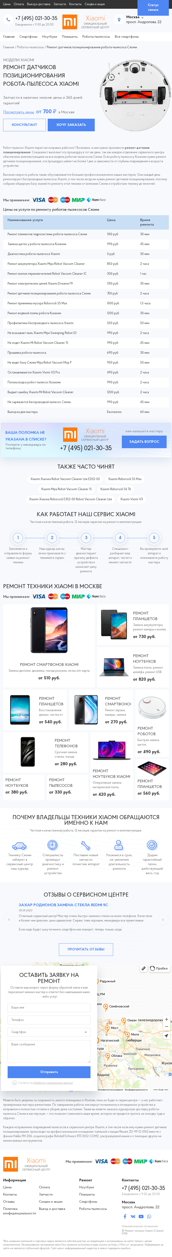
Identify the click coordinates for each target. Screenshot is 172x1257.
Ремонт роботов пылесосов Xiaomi (149, 732)
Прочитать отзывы (86, 949)
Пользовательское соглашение (140, 1226)
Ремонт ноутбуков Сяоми (16, 783)
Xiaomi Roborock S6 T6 (115, 489)
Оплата (19, 4)
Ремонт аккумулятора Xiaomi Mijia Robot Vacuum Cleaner (46, 264)
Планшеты (69, 37)
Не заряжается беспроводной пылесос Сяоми (39, 402)
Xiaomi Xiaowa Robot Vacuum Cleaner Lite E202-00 (65, 479)
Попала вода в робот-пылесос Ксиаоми (34, 382)
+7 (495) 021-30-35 (36, 18)
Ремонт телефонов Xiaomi (66, 744)
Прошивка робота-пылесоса (27, 353)
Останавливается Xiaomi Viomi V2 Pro (34, 372)
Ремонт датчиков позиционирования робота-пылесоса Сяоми (49, 293)
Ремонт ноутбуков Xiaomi (144, 659)
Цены (7, 4)
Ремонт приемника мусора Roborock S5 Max (37, 303)
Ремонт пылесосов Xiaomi (61, 783)
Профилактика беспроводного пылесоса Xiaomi (40, 323)
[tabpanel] (86, 95)
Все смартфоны (127, 37)
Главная (9, 37)
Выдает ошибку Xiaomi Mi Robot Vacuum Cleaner (40, 392)
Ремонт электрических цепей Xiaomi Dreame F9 (40, 283)
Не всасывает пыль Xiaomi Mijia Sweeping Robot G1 (42, 333)
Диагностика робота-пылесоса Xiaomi (34, 254)
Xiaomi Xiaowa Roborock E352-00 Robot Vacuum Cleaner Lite (70, 499)
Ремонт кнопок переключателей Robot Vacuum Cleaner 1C (47, 274)
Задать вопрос (144, 442)
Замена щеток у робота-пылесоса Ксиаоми (37, 244)
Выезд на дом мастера (23, 412)
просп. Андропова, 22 (140, 1207)
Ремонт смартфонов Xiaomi (49, 665)
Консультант (24, 125)
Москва (133, 17)
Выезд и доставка (38, 4)
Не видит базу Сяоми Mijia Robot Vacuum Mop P (40, 362)
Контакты (75, 4)
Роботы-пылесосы (96, 37)
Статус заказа (153, 7)
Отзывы (9, 1202)
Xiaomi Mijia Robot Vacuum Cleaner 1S (66, 489)
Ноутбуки (49, 37)
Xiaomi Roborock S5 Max (125, 479)
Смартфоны (28, 37)
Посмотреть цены (18, 112)
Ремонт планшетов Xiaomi (145, 617)
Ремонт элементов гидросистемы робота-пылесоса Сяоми (47, 234)
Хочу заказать (71, 125)
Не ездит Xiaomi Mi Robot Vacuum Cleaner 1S (38, 343)
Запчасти (60, 4)
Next (163, 920)
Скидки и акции (95, 4)
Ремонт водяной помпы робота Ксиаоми (34, 313)
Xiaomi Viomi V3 (131, 499)
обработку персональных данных (53, 1083)
